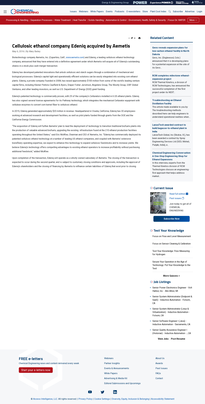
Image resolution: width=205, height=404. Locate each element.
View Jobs (163, 339)
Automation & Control (116, 20)
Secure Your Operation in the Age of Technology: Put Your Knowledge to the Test (171, 265)
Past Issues (161, 368)
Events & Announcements (116, 368)
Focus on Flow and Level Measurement (171, 236)
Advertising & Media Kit (115, 378)
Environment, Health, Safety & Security (147, 20)
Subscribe (178, 11)
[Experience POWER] (161, 2)
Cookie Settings (102, 399)
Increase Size (134, 38)
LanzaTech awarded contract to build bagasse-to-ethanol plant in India (169, 128)
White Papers (97, 11)
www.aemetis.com (75, 57)
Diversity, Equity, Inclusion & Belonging (130, 399)
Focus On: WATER (176, 20)
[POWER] (140, 2)
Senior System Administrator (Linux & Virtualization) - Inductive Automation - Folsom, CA (171, 312)
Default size (132, 38)
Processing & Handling (17, 20)
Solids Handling (96, 20)
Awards (159, 363)
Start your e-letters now (35, 370)
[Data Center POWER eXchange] (182, 2)
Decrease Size (129, 38)
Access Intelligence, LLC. (45, 399)
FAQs (158, 373)
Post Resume (178, 339)
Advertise (190, 11)
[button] (169, 11)
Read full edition (177, 194)
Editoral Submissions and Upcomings (122, 383)
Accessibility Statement (162, 399)
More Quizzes (170, 275)
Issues (73, 11)
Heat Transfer (79, 20)
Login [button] (199, 11)
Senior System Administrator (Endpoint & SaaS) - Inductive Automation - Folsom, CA (172, 300)
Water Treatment (63, 20)
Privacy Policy (85, 399)
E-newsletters (133, 11)
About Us (159, 358)
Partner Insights (112, 363)
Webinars (83, 11)
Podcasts (119, 11)
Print (139, 38)
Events (109, 11)
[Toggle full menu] (5, 11)
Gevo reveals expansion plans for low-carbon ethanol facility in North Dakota (170, 51)
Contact (159, 378)
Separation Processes (41, 20)
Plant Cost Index (158, 11)
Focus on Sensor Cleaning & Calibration (171, 243)
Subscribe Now (171, 218)
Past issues (175, 198)
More (192, 20)
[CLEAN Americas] (197, 2)
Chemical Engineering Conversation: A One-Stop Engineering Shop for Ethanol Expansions (171, 156)
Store (145, 11)
